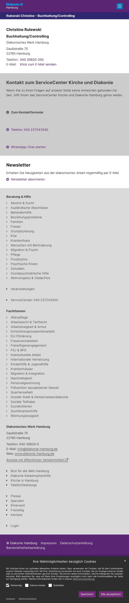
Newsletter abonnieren (28, 179)
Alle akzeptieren (111, 594)
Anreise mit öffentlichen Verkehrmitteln (35, 460)
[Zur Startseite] (14, 6)
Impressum (10, 598)
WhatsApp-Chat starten (28, 147)
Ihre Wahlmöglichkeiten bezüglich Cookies (64, 561)
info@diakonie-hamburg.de (37, 449)
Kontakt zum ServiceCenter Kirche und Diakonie (59, 82)
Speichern (87, 594)
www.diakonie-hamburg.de (34, 454)
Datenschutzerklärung (27, 598)
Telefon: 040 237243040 (29, 130)
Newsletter (18, 165)
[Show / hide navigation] (120, 6)
